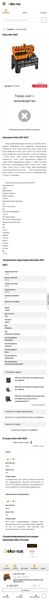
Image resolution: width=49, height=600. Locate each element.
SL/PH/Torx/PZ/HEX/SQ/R (14, 364)
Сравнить (6, 597)
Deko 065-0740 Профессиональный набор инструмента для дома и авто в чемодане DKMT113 (30, 398)
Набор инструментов (12, 334)
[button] (18, 75)
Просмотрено (35, 597)
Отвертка (8, 328)
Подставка (9, 340)
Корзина (43, 13)
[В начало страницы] (44, 596)
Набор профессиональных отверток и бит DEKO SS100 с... (28, 580)
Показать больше (38, 405)
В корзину (25, 590)
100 (6, 316)
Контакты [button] (6, 13)
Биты (7, 352)
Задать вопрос (48, 299)
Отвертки (10, 29)
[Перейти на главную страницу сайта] (19, 3)
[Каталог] (4, 3)
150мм (7, 310)
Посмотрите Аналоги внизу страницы (24, 130)
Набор (7, 322)
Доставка (24, 568)
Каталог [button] (7, 568)
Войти (25, 13)
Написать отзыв (38, 446)
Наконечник (9, 358)
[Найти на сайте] (44, 20)
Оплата (15, 568)
